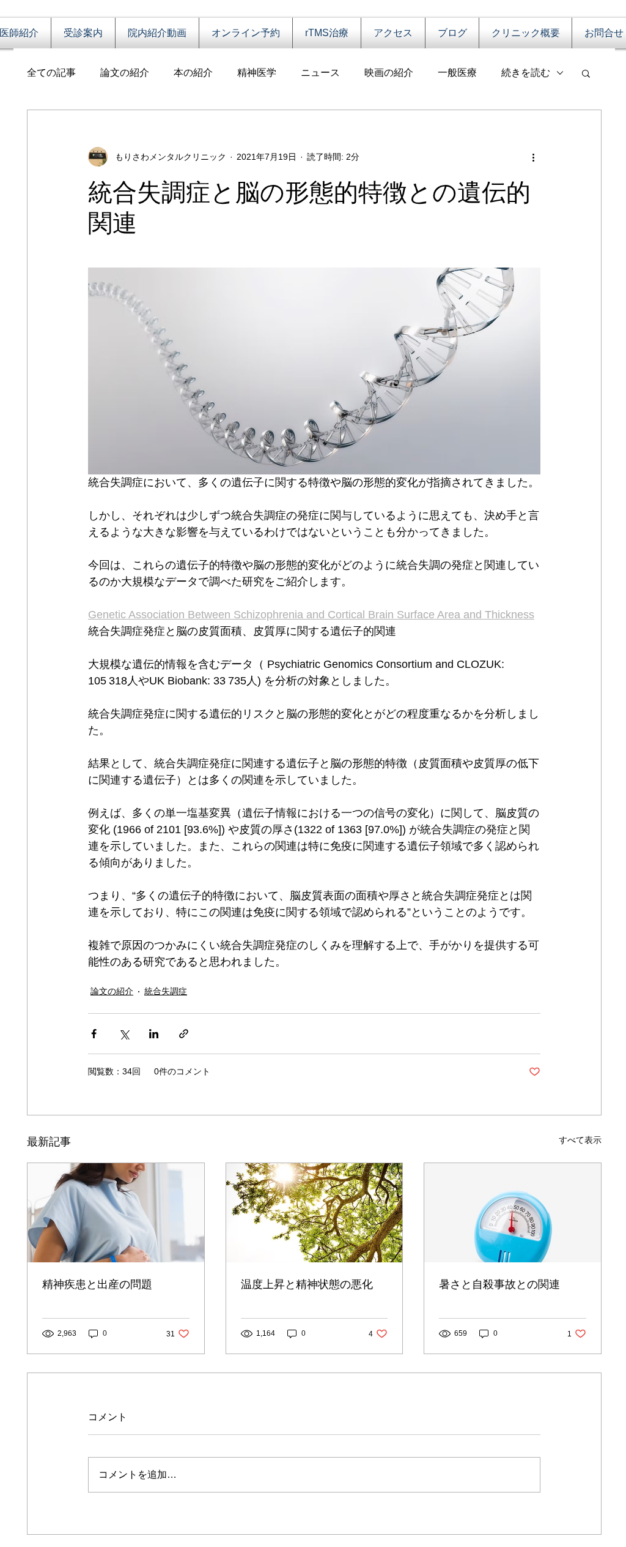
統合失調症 (165, 991)
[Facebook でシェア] (94, 1033)
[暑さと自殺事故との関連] (512, 1212)
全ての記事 (51, 72)
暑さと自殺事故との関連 (499, 1284)
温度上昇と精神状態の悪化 (307, 1284)
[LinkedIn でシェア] (154, 1033)
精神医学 (256, 72)
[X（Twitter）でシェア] (124, 1033)
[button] (586, 73)
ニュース (320, 72)
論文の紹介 (124, 72)
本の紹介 (193, 72)
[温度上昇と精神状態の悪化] (314, 1212)
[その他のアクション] (533, 156)
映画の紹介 (388, 72)
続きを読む (525, 72)
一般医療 (457, 72)
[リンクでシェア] (184, 1033)
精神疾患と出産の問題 (97, 1284)
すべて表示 (580, 1140)
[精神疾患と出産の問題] (116, 1212)
